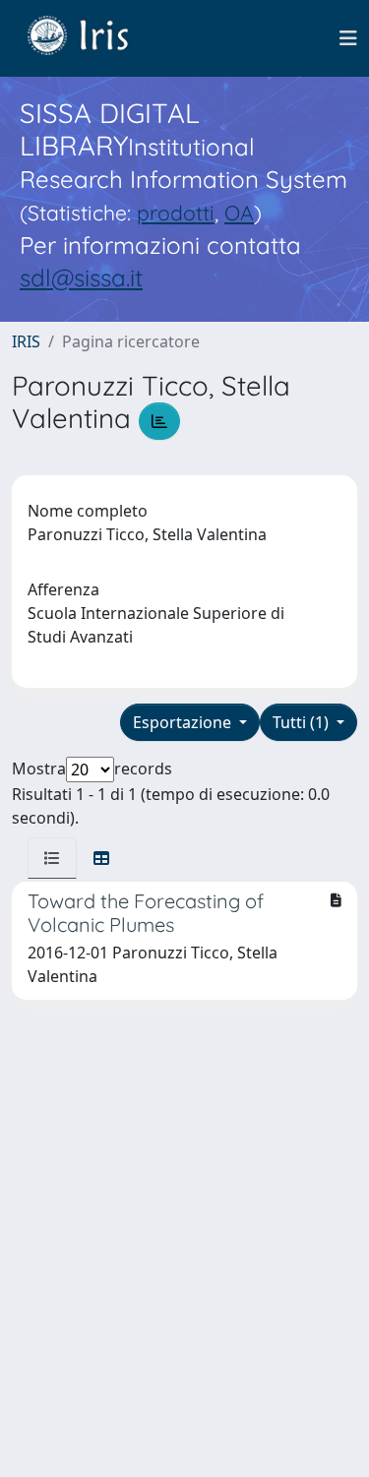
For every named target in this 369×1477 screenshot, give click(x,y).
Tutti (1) (303, 722)
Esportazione (184, 722)
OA (239, 212)
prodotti (176, 212)
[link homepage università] (92, 38)
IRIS (26, 341)
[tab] (52, 858)
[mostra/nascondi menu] (348, 38)
